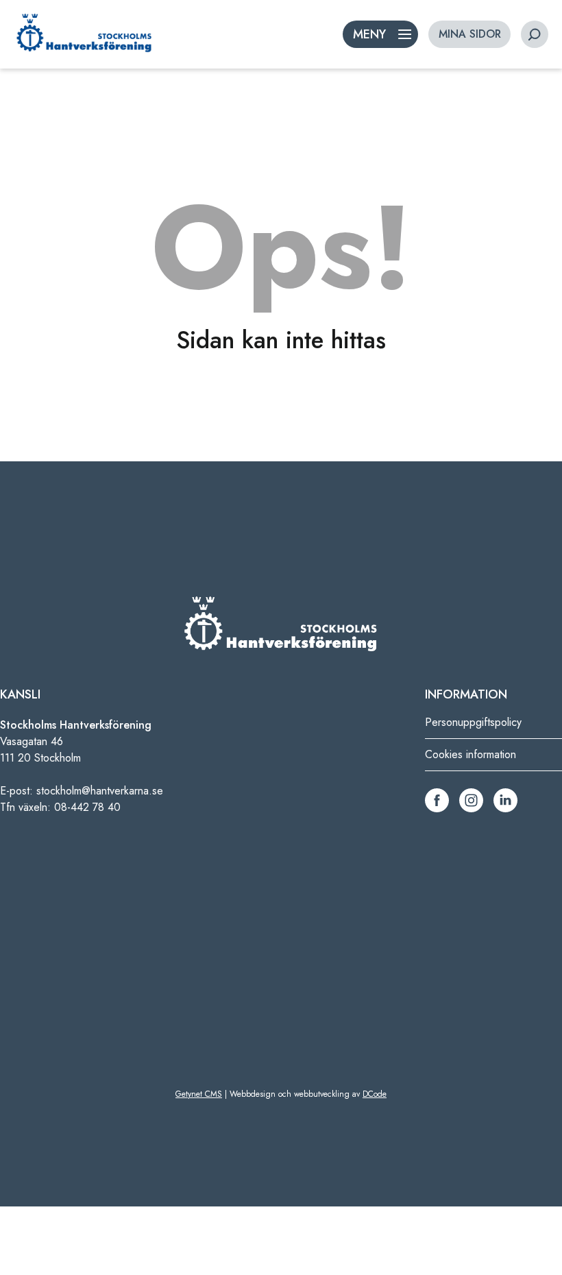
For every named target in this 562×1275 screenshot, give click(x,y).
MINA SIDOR (470, 34)
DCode (375, 1094)
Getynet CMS (198, 1094)
